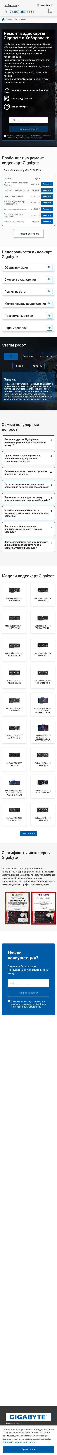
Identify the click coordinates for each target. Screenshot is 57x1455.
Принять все (28, 1449)
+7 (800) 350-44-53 (21, 11)
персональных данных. (33, 138)
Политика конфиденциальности (19, 1442)
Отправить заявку (28, 129)
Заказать (47, 184)
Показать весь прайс (28, 234)
